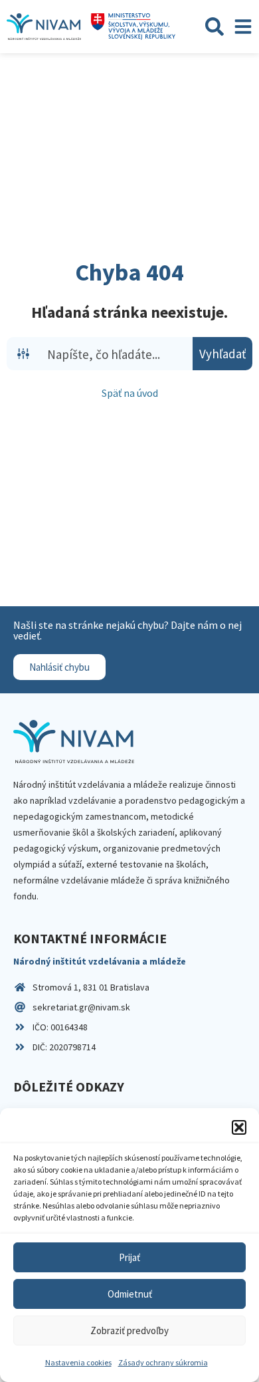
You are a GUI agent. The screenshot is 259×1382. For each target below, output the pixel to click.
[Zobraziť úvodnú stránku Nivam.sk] (73, 741)
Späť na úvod (130, 393)
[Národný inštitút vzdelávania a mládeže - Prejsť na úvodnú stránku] (44, 26)
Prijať (129, 1257)
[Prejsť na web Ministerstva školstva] (133, 26)
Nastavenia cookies (78, 1362)
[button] (239, 1127)
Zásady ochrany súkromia (163, 1362)
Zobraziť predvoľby (129, 1330)
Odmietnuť (130, 1294)
